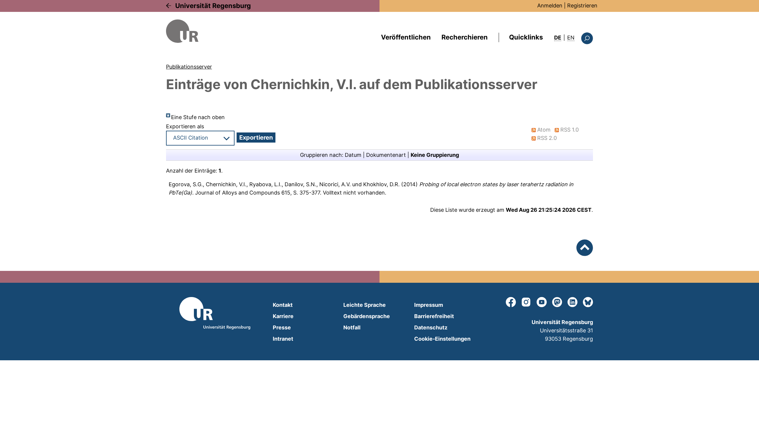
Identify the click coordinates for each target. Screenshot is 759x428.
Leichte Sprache (364, 305)
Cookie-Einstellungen (442, 339)
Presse (282, 327)
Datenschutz (430, 327)
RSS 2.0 (547, 138)
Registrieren (582, 5)
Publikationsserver (189, 67)
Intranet (283, 339)
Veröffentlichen (406, 37)
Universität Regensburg (213, 6)
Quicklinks (526, 37)
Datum (353, 155)
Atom (544, 130)
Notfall (352, 327)
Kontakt (283, 305)
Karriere (283, 316)
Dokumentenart (386, 155)
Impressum (428, 305)
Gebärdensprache (366, 316)
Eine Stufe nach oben (198, 117)
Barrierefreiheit (434, 316)
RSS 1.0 (569, 130)
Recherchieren (464, 37)
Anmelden (549, 5)
